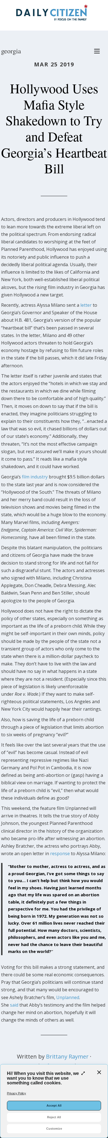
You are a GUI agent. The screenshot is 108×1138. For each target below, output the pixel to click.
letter (86, 305)
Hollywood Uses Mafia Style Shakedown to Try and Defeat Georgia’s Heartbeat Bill (54, 128)
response (60, 853)
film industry (35, 477)
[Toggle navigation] (97, 51)
